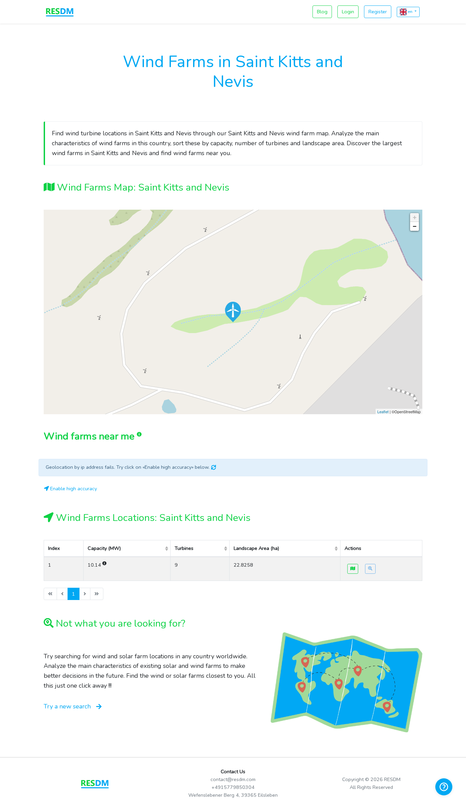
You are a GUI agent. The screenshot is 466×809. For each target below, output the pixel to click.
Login (348, 11)
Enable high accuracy (73, 488)
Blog (322, 11)
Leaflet (383, 411)
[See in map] (352, 569)
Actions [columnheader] (353, 548)
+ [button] (415, 217)
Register (377, 11)
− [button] (415, 226)
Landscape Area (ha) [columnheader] (256, 548)
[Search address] (370, 569)
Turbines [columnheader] (184, 548)
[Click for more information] (233, 312)
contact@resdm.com (233, 779)
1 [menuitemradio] (73, 593)
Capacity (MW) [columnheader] (104, 548)
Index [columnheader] (54, 548)
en (410, 11)
